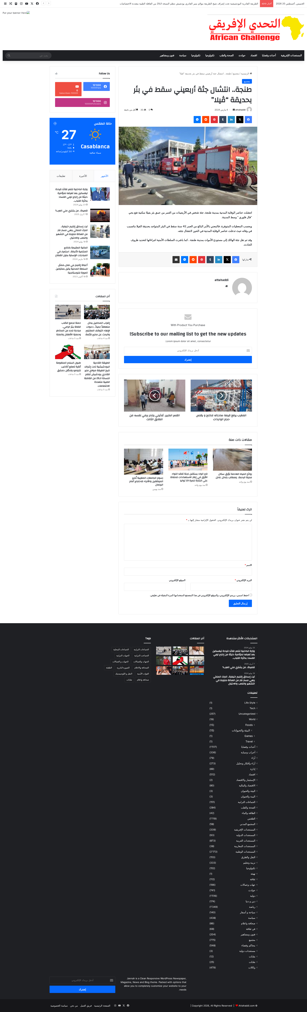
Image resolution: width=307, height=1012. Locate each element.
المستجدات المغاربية (244, 846)
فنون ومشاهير (167, 55)
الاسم (248, 565)
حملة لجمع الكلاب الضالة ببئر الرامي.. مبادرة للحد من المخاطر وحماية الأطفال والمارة (68, 329)
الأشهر (104, 176)
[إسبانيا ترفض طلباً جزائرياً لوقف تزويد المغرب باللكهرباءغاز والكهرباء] (196, 670)
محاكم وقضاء (248, 945)
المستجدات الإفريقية (291, 55)
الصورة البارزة (123, 667)
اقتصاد (254, 55)
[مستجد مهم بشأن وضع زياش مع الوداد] (163, 660)
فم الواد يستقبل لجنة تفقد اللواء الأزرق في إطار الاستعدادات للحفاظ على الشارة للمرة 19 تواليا (189, 477)
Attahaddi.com (247, 1005)
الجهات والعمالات (141, 661)
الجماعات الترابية (246, 802)
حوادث (242, 55)
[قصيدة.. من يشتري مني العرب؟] (100, 215)
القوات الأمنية (143, 673)
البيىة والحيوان (248, 796)
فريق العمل (86, 1005)
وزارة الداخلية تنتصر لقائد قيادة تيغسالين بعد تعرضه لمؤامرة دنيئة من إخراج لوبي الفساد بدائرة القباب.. (71, 195)
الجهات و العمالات (120, 661)
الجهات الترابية (122, 655)
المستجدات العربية (245, 840)
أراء (253, 757)
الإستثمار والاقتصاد (245, 780)
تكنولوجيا (209, 55)
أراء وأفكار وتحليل (245, 763)
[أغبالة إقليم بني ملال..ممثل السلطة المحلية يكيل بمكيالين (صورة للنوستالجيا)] (100, 270)
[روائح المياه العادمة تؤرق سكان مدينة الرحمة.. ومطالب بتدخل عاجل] (232, 460)
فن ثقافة (250, 928)
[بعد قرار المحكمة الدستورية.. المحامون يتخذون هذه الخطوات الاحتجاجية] (180, 670)
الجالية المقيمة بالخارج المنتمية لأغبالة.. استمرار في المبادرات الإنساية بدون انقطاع (71, 251)
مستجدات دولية (247, 951)
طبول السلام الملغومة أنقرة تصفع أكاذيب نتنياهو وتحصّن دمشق (68, 367)
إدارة (252, 768)
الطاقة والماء (248, 813)
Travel (249, 741)
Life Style (249, 702)
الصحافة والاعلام (141, 667)
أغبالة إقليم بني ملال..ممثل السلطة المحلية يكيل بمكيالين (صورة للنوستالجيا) (72, 269)
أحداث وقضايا (269, 55)
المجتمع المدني (247, 824)
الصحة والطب (226, 55)
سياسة (182, 55)
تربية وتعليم (249, 862)
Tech (252, 708)
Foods (249, 724)
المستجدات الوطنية (245, 851)
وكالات (251, 967)
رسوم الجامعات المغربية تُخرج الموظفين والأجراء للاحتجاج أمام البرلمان (146, 481)
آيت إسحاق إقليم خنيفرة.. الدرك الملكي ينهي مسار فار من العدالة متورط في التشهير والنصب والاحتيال (72, 232)
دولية (252, 895)
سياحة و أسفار (247, 912)
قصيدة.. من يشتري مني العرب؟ (71, 210)
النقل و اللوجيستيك (123, 673)
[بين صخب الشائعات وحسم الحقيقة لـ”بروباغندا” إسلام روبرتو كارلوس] (196, 650)
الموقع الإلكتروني (177, 580)
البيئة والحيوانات (241, 730)
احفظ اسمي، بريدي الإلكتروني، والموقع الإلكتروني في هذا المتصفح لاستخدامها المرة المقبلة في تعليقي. (199, 595)
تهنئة (253, 873)
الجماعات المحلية (121, 649)
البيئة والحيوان (248, 791)
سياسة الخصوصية (59, 1005)
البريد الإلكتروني (243, 580)
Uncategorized (247, 713)
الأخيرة (83, 176)
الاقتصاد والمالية (247, 785)
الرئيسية (245, 73)
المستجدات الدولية (245, 835)
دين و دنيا (250, 901)
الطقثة (109, 667)
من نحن (74, 1005)
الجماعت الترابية (141, 655)
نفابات (252, 956)
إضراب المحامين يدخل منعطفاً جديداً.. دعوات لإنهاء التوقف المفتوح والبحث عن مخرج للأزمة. (97, 329)
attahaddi (240, 109)
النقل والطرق (248, 857)
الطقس (251, 818)
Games (248, 735)
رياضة (252, 906)
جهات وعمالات (247, 884)
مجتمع (236, 73)
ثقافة (252, 879)
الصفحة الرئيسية (102, 1005)
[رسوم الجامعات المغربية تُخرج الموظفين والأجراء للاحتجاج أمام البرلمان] (143, 462)
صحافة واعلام (248, 923)
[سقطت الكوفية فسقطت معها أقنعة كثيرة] (163, 670)
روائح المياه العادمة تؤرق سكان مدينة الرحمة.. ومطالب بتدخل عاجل (234, 476)
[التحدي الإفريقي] (255, 29)
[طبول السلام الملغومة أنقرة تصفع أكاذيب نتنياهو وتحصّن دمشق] (68, 352)
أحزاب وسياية (248, 752)
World (252, 719)
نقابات (252, 962)
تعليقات (61, 176)
